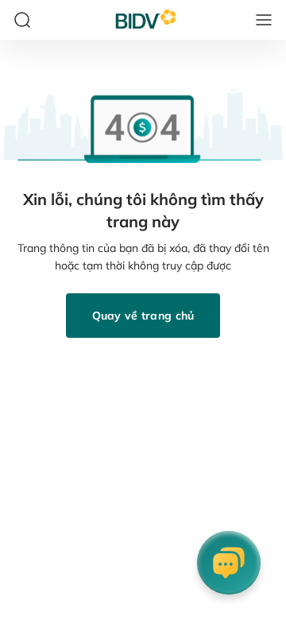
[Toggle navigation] (263, 19)
